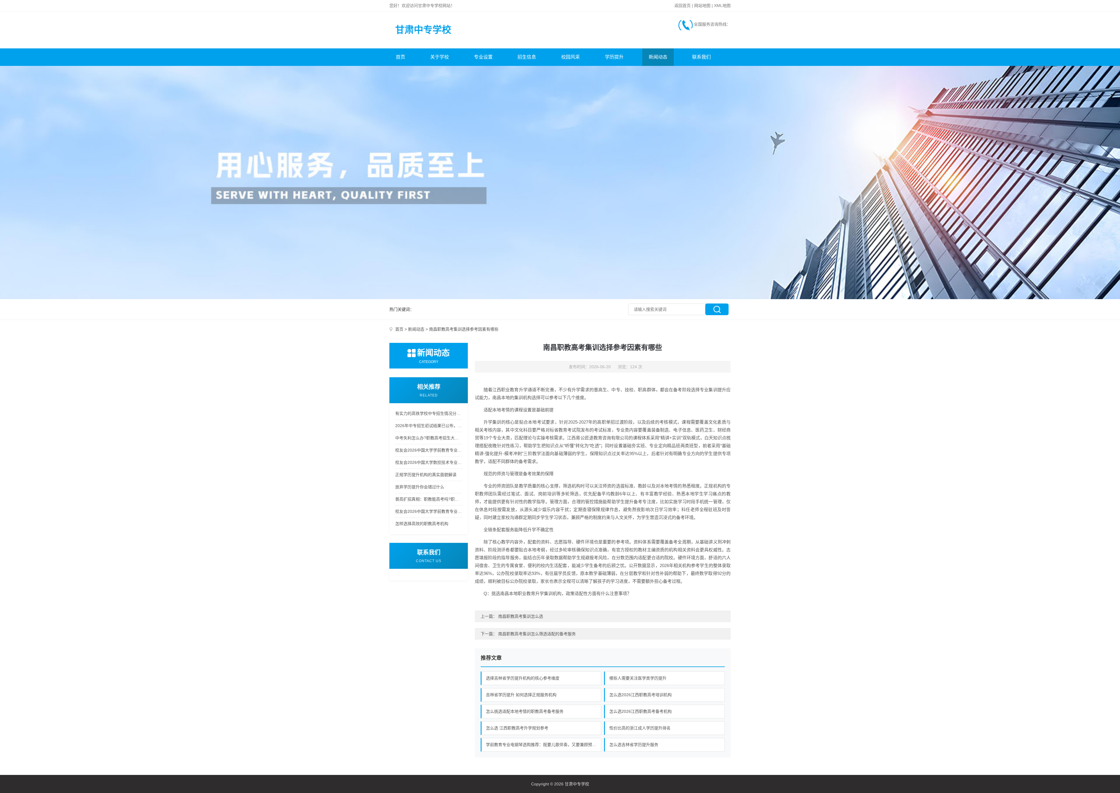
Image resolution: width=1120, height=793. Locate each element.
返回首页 (682, 5)
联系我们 (701, 57)
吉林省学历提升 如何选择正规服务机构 (521, 694)
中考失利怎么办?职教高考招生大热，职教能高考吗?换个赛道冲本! (428, 438)
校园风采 (570, 57)
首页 (400, 57)
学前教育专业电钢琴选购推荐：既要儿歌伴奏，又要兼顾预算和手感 (543, 744)
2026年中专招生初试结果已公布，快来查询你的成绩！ (428, 425)
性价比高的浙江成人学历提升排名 (640, 728)
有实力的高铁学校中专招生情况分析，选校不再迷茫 (428, 413)
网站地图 (702, 5)
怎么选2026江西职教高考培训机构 (640, 694)
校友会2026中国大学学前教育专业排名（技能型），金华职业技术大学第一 (428, 511)
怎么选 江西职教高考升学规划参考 (517, 728)
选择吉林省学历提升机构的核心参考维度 (522, 678)
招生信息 (526, 57)
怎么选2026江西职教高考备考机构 (640, 711)
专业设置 (483, 57)
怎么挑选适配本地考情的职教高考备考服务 (525, 711)
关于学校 (439, 57)
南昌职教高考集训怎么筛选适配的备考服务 (537, 633)
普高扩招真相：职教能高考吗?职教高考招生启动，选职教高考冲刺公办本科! (428, 499)
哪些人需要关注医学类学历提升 (637, 678)
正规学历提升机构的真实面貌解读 (425, 474)
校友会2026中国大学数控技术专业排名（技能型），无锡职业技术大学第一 (428, 462)
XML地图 (722, 5)
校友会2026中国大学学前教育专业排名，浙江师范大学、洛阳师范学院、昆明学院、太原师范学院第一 (428, 450)
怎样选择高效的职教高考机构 (421, 523)
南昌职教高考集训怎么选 (520, 616)
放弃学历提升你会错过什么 (419, 487)
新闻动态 (658, 57)
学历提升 (614, 57)
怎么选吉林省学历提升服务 (633, 744)
